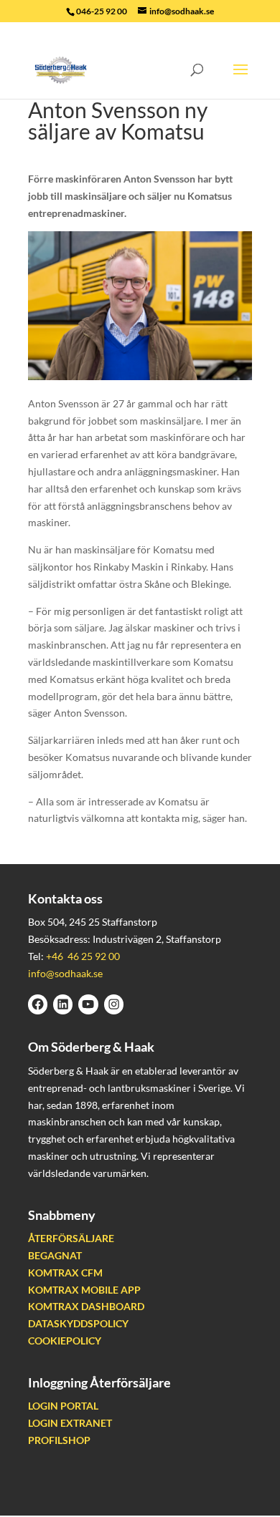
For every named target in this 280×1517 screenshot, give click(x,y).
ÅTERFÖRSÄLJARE (71, 1238)
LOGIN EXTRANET (70, 1423)
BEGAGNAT (55, 1255)
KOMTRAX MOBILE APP (84, 1290)
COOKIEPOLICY (64, 1340)
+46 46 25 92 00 (83, 956)
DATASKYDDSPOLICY (78, 1323)
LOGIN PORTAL (63, 1406)
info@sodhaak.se (65, 973)
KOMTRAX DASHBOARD (86, 1306)
